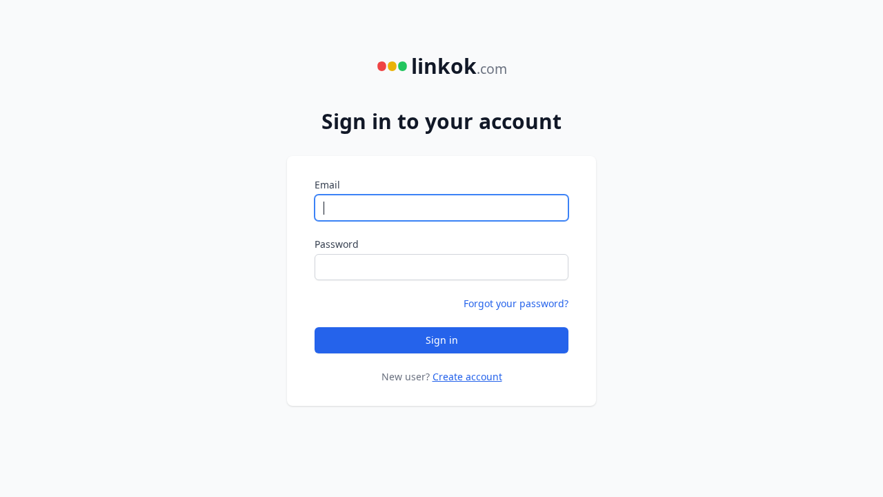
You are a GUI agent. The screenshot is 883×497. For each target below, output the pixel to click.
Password (337, 244)
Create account (467, 376)
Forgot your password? (516, 303)
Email (327, 184)
